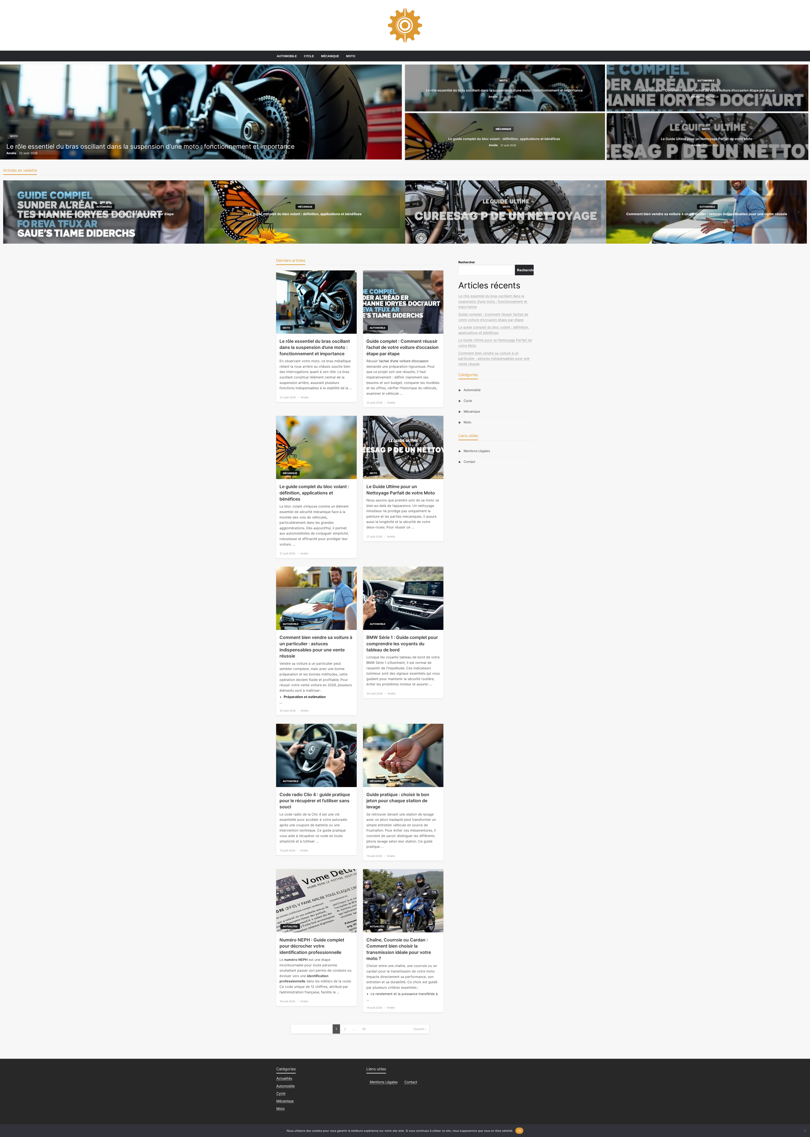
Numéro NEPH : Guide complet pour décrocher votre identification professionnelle (311, 946)
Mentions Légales (477, 451)
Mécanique (330, 56)
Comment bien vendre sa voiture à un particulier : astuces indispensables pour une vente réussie (706, 214)
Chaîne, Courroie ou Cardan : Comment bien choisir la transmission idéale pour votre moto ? (398, 949)
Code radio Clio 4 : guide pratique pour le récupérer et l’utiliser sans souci (314, 801)
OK (519, 1130)
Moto (350, 56)
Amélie (11, 153)
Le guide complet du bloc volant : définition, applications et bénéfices (504, 139)
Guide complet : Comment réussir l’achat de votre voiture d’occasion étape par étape (707, 90)
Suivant (419, 1029)
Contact (469, 462)
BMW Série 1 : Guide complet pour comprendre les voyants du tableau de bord (402, 643)
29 (364, 1029)
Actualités (290, 926)
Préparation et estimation (305, 697)
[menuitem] (286, 56)
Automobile (287, 56)
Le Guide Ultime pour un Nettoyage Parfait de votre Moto (706, 139)
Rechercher (466, 262)
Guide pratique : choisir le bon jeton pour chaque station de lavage (397, 801)
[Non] (805, 1131)
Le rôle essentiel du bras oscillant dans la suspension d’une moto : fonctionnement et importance (150, 146)
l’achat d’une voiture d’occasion (403, 361)
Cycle (309, 56)
